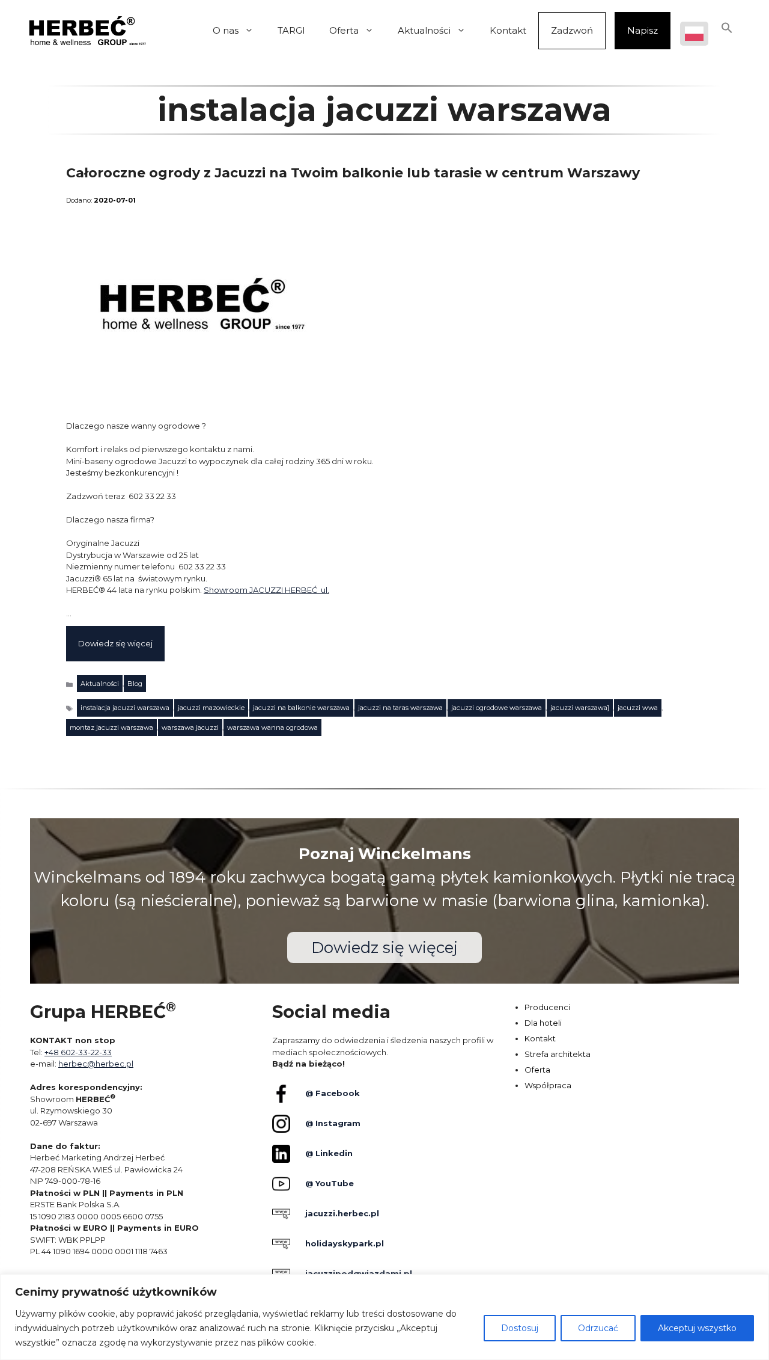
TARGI (291, 30)
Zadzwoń (572, 30)
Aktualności (424, 30)
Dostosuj (519, 1328)
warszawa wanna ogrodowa (272, 727)
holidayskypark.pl (344, 1243)
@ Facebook (332, 1093)
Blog (134, 683)
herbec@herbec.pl (95, 1063)
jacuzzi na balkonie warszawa (301, 707)
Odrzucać (598, 1328)
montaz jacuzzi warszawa (111, 727)
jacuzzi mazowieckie (211, 707)
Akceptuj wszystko (697, 1328)
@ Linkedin (329, 1153)
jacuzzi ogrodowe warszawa (496, 707)
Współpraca (547, 1085)
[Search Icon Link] (727, 31)
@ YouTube (329, 1183)
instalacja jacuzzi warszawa (125, 707)
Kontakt (508, 30)
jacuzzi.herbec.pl (342, 1213)
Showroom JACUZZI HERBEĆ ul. (266, 590)
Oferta (344, 30)
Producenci (547, 1007)
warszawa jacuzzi (190, 727)
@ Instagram (332, 1123)
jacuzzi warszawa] (579, 707)
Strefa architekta (557, 1054)
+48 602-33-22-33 (78, 1052)
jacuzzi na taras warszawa (400, 707)
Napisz (642, 30)
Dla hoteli (543, 1023)
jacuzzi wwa (638, 707)
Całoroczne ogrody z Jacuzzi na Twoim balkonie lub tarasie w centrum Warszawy (353, 173)
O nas (226, 30)
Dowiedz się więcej (115, 643)
